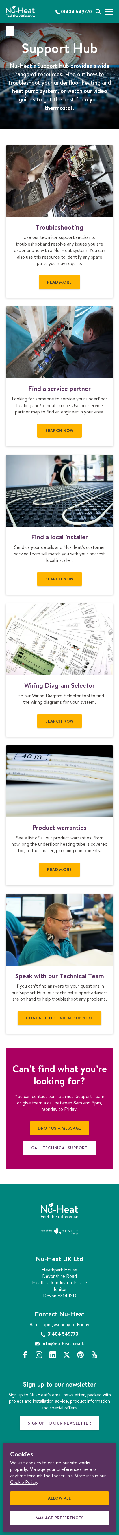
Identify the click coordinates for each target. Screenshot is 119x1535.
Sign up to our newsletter (59, 1423)
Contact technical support (59, 1018)
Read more (59, 282)
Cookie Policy (23, 1482)
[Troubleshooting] (59, 181)
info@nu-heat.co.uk (62, 1343)
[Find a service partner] (59, 342)
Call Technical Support (59, 1148)
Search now (59, 430)
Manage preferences (61, 1520)
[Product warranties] (59, 781)
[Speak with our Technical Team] (59, 930)
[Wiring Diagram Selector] (59, 639)
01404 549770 (62, 1334)
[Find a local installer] (59, 491)
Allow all (61, 1500)
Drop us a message (59, 1128)
